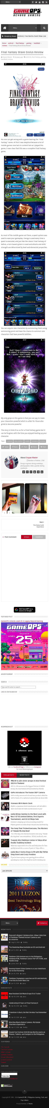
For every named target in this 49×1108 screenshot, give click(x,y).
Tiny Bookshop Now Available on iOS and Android (27, 947)
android (10, 43)
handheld (37, 43)
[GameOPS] (23, 471)
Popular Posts (9, 775)
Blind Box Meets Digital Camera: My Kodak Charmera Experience (24, 1023)
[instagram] (43, 2)
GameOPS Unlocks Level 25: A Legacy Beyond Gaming (22, 621)
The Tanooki (5, 1047)
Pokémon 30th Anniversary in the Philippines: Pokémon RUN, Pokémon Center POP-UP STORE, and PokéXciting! (28, 959)
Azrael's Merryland (7, 1057)
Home (4, 43)
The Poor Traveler (7, 1049)
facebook (39, 537)
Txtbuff (3, 1062)
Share (16, 447)
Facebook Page (19, 767)
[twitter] (36, 2)
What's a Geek (5, 1052)
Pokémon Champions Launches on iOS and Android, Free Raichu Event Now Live (28, 980)
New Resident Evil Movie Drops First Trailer (25, 994)
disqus (26, 537)
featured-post (36, 36)
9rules (31, 1104)
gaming (28, 43)
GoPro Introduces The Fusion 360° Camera (28, 793)
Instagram (37, 767)
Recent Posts (24, 775)
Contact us (43, 923)
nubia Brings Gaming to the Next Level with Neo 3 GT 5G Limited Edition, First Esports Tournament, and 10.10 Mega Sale (28, 816)
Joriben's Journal (6, 1060)
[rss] (46, 2)
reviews (4, 45)
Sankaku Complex (7, 1055)
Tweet (6, 447)
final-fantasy (20, 43)
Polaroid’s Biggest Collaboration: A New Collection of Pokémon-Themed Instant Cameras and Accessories (27, 937)
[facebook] (32, 2)
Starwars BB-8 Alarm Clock (21, 803)
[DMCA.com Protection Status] (7, 1086)
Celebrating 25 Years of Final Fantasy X (23, 1003)
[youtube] (39, 2)
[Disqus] (24, 570)
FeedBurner (14, 1078)
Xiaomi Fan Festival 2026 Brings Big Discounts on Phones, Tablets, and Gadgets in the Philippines (27, 1033)
